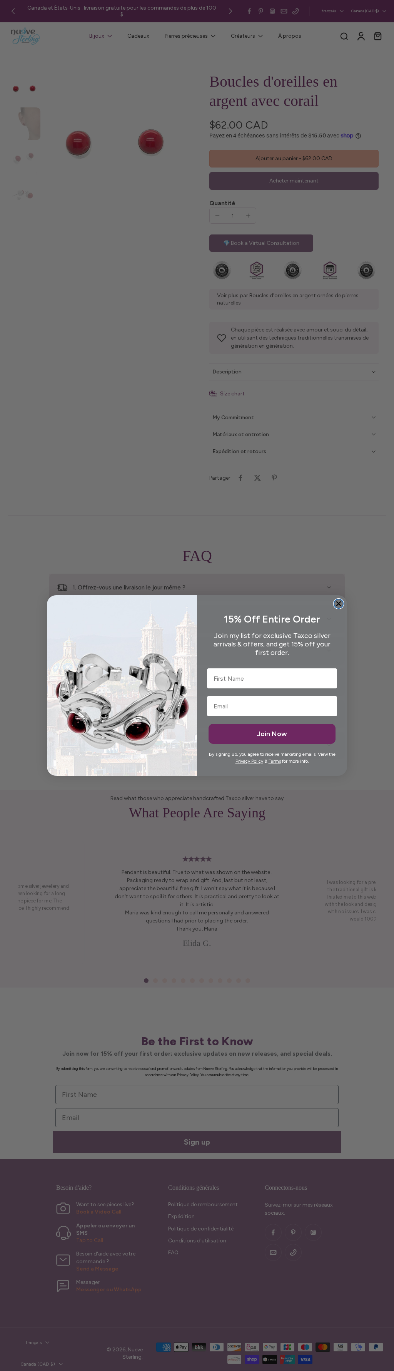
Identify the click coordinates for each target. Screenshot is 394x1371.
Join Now (272, 734)
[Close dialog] (338, 603)
